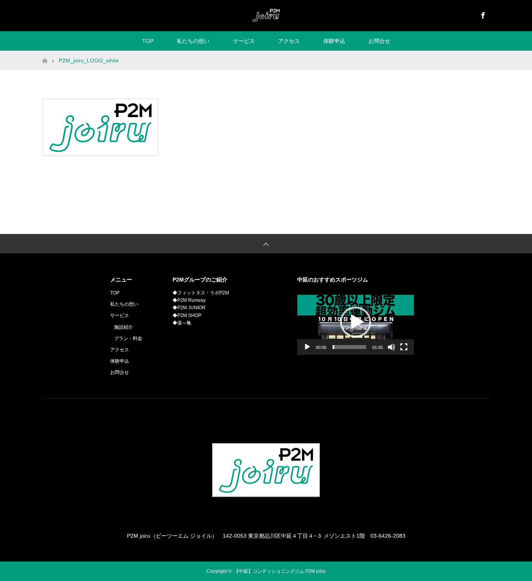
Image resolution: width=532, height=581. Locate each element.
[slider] (349, 347)
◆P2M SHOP (187, 315)
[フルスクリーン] (404, 347)
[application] (355, 322)
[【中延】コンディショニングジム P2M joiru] (266, 15)
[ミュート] (391, 347)
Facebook (482, 14)
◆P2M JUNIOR (189, 307)
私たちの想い (193, 41)
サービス (244, 41)
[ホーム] (44, 54)
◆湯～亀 (182, 323)
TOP (147, 41)
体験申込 (334, 41)
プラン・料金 (128, 338)
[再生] (307, 347)
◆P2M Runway (189, 300)
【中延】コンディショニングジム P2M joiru (280, 571)
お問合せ (379, 41)
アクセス (289, 41)
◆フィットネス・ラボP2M (201, 293)
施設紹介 (123, 327)
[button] (355, 322)
